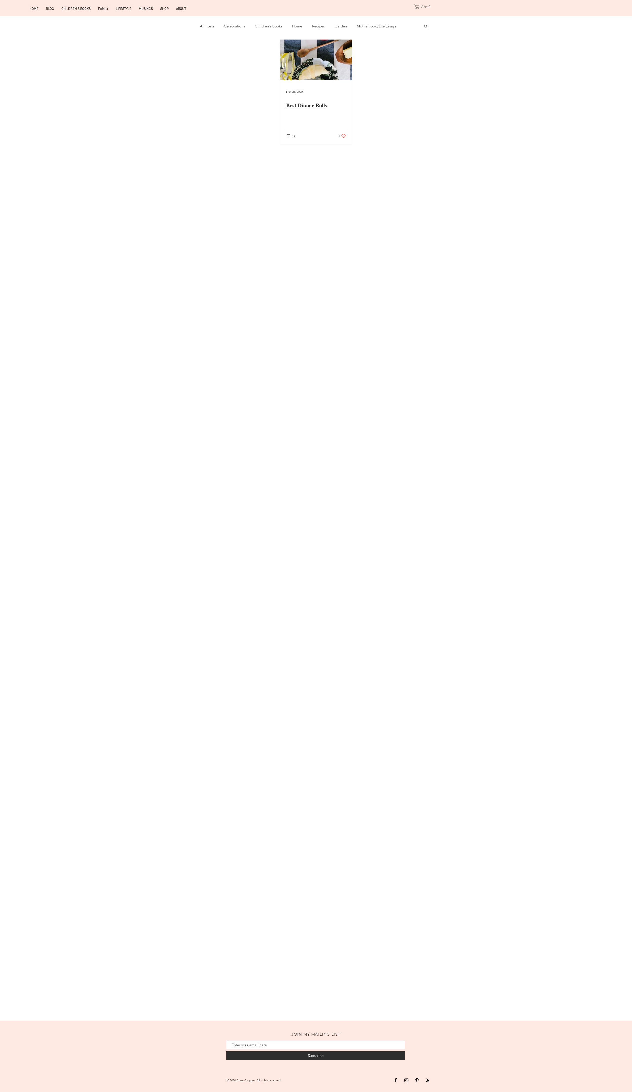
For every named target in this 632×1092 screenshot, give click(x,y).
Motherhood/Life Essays (376, 26)
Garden (341, 26)
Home (297, 26)
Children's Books (268, 26)
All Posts (207, 26)
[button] (423, 6)
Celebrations (234, 26)
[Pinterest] (417, 1080)
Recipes (318, 26)
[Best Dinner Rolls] (316, 60)
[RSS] (427, 1080)
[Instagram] (406, 1080)
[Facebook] (395, 1080)
